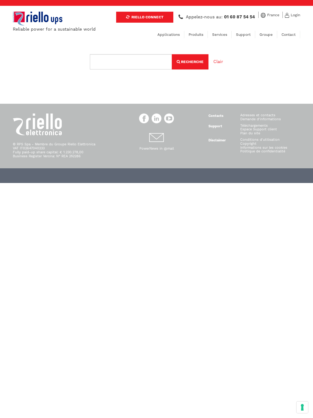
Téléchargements (254, 126)
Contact (289, 34)
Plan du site (250, 133)
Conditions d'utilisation (260, 140)
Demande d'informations (260, 119)
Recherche (192, 62)
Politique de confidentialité (262, 151)
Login (295, 15)
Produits (196, 34)
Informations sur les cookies (263, 148)
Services (219, 34)
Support (243, 34)
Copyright (248, 144)
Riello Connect (147, 17)
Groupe (266, 34)
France (273, 15)
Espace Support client (258, 129)
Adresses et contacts (257, 115)
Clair (218, 61)
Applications (168, 34)
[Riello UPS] (37, 18)
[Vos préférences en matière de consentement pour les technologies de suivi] (302, 407)
